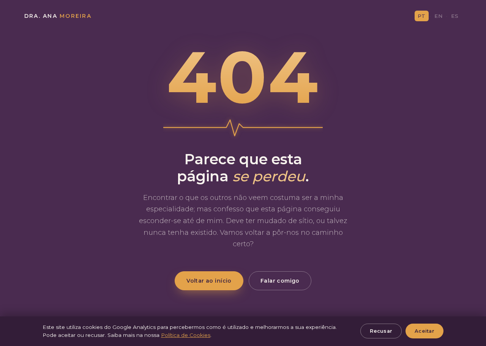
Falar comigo (280, 280)
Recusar (381, 331)
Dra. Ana (58, 16)
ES (455, 16)
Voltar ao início (209, 280)
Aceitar (424, 331)
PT (422, 16)
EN (438, 16)
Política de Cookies (185, 335)
